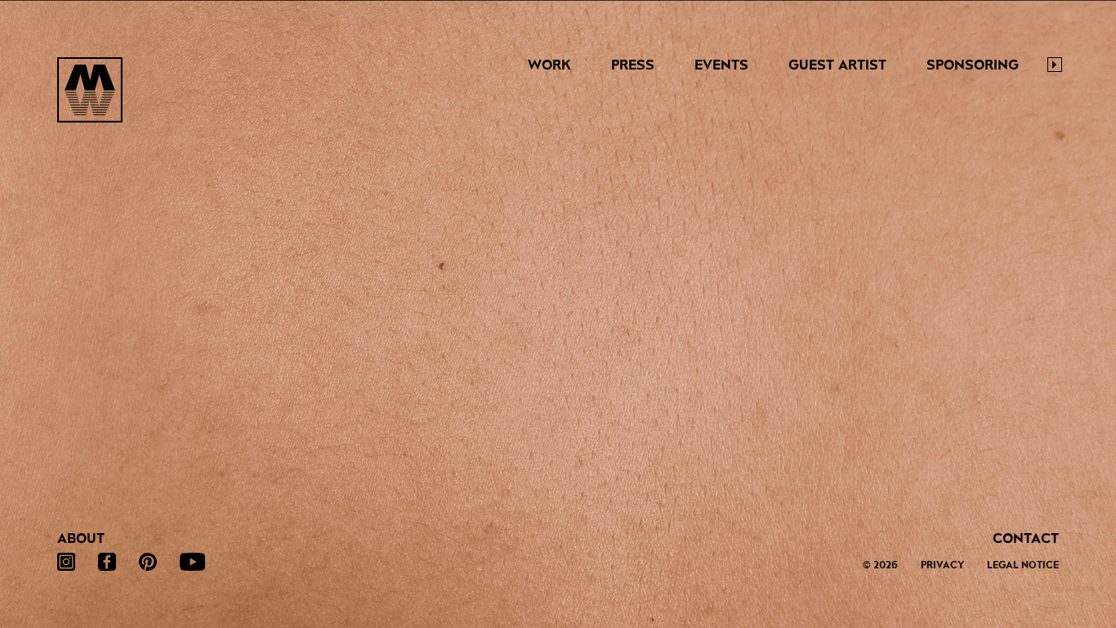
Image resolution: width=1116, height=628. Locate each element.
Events (721, 65)
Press (632, 65)
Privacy (942, 565)
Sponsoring (972, 65)
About (81, 538)
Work (549, 65)
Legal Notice (1023, 565)
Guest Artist (837, 65)
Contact (1026, 538)
